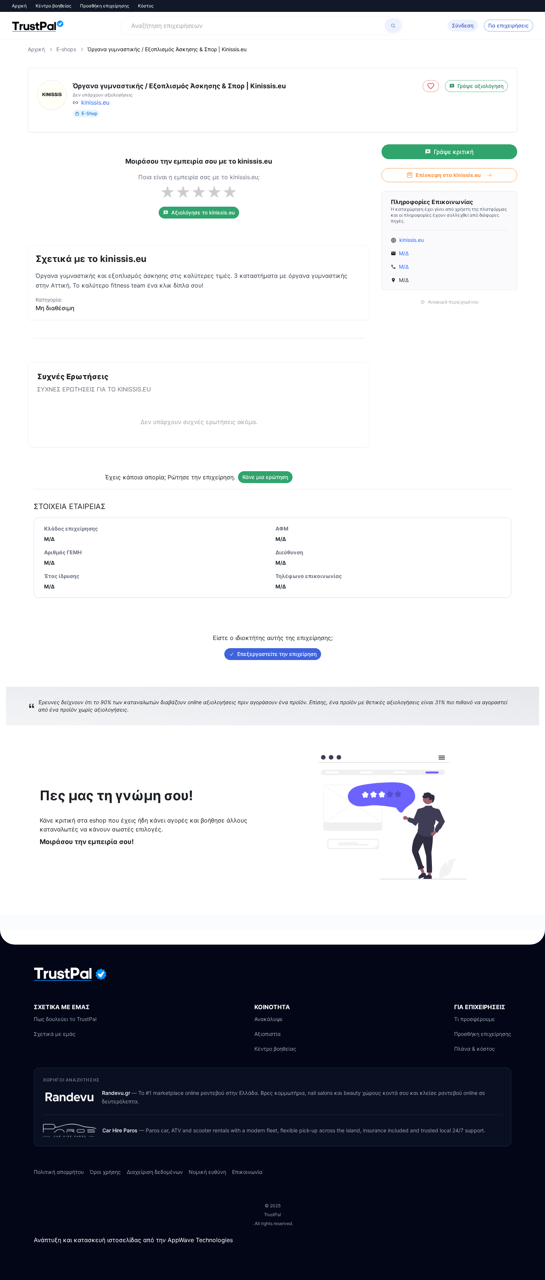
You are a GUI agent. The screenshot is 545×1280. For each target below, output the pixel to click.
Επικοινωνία (247, 1172)
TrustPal (272, 1214)
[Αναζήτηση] (393, 25)
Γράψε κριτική (454, 151)
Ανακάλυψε (268, 1019)
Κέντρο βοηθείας (53, 6)
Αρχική (19, 6)
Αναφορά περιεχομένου (453, 302)
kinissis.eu (95, 102)
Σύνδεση (462, 25)
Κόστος (145, 6)
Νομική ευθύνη (207, 1172)
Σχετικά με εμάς (55, 1034)
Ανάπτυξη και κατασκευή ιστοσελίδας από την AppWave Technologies (133, 1240)
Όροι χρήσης (105, 1172)
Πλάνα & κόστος (474, 1049)
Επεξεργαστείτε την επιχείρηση (277, 654)
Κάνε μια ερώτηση (265, 477)
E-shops (66, 49)
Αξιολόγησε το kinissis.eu (203, 212)
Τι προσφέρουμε (474, 1019)
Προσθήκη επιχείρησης (104, 6)
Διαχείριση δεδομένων (155, 1172)
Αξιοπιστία (267, 1034)
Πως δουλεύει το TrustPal (65, 1019)
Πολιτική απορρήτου (59, 1172)
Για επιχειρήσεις (508, 25)
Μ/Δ (404, 253)
